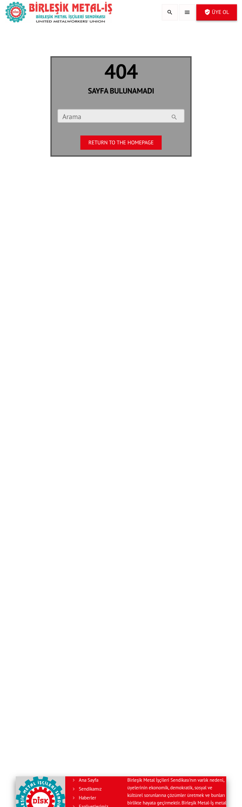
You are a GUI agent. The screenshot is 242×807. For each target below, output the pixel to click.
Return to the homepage (120, 142)
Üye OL (216, 12)
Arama (71, 117)
